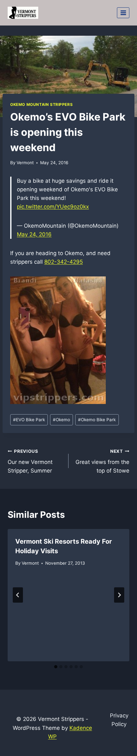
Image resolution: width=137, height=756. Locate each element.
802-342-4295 (63, 262)
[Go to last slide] (18, 595)
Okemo (61, 419)
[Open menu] (123, 12)
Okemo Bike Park (97, 419)
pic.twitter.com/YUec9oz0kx (53, 206)
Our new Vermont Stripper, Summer (30, 461)
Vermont (25, 162)
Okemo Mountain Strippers (41, 104)
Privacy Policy (119, 719)
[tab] (55, 666)
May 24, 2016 (34, 234)
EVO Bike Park (29, 419)
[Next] (119, 595)
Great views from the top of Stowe (102, 461)
